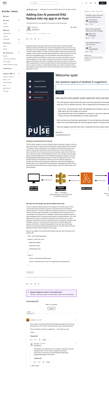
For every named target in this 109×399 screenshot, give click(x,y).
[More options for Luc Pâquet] (75, 320)
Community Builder (93, 21)
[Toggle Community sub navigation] (19, 53)
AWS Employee (35, 29)
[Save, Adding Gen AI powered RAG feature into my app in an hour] (38, 39)
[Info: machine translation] (37, 336)
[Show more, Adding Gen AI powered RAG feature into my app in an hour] (42, 38)
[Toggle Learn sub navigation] (19, 20)
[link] (58, 9)
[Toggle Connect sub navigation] (19, 43)
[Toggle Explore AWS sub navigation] (19, 74)
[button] (82, 3)
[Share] (35, 38)
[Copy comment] (40, 339)
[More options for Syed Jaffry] (75, 343)
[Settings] (91, 3)
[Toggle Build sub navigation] (19, 30)
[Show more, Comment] (49, 339)
